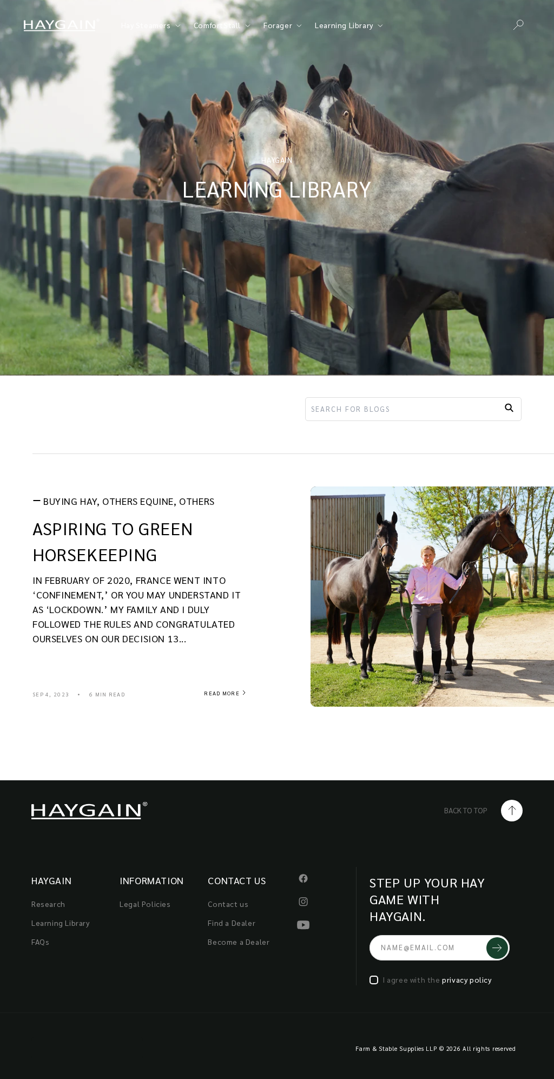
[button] (518, 25)
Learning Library (344, 25)
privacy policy (466, 979)
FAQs (40, 941)
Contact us (228, 904)
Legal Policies (145, 904)
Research (48, 904)
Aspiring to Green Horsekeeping (112, 541)
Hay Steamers (146, 25)
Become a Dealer (238, 941)
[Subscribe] (497, 947)
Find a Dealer (231, 922)
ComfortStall (217, 25)
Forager (277, 25)
